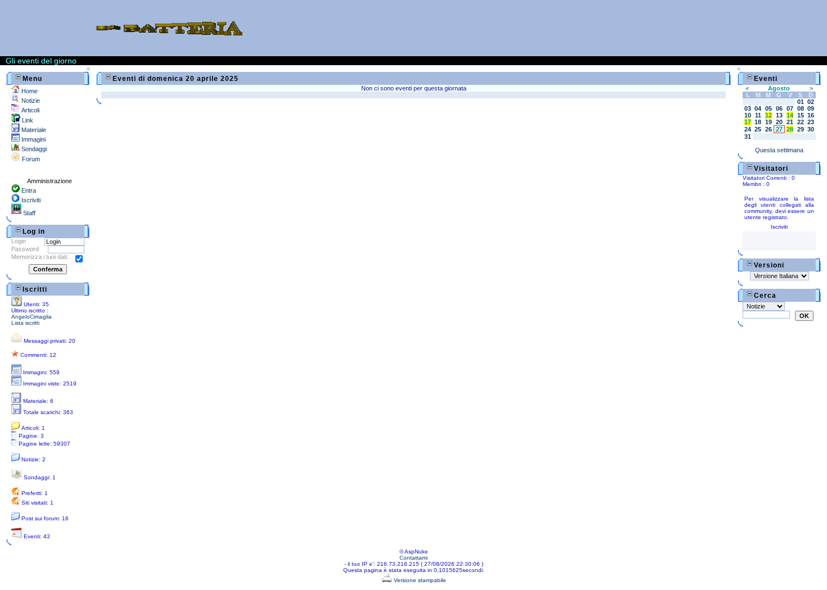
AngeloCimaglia (31, 317)
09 (810, 108)
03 (747, 108)
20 (779, 122)
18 (757, 122)
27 (779, 129)
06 (779, 108)
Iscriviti (30, 200)
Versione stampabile (419, 580)
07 (789, 108)
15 (800, 115)
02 (810, 101)
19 (768, 122)
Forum (30, 159)
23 (810, 122)
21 (789, 122)
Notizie (30, 100)
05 (768, 108)
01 (800, 101)
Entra (28, 190)
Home (29, 91)
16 (810, 115)
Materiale (33, 129)
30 (810, 129)
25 (757, 129)
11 (758, 115)
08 (800, 108)
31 (747, 136)
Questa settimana (779, 150)
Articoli (29, 110)
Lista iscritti (25, 323)
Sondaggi (33, 149)
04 (757, 108)
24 (747, 129)
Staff (28, 213)
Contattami (413, 558)
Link (26, 120)
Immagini (33, 139)
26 (768, 129)
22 (800, 122)
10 (747, 115)
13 (779, 115)
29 (800, 129)
